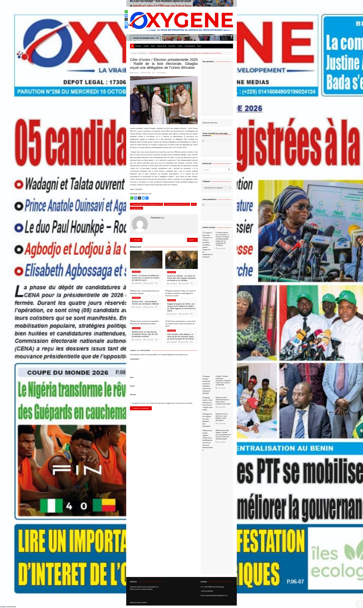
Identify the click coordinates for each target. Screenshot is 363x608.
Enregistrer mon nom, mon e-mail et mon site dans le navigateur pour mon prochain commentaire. (162, 403)
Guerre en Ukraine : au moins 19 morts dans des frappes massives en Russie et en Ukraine (181, 278)
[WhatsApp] (126, 12)
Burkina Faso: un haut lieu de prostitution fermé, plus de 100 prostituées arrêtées (145, 334)
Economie (172, 46)
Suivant (191, 240)
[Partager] (126, 27)
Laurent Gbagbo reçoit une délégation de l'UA (147, 204)
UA (194, 204)
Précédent (137, 240)
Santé (153, 46)
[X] (126, 19)
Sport (199, 46)
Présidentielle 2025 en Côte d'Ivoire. (177, 204)
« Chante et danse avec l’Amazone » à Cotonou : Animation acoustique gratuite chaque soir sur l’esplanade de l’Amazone (222, 239)
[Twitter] (126, 23)
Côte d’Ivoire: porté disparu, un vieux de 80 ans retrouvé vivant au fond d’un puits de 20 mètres (180, 336)
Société (146, 46)
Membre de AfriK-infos (209, 123)
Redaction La (136, 72)
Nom (132, 377)
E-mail (132, 386)
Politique (138, 46)
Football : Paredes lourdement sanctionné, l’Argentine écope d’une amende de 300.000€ (223, 380)
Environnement (190, 46)
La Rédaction (138, 283)
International (162, 72)
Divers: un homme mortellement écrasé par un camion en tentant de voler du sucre (145, 277)
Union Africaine (137, 208)
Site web (133, 394)
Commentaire (135, 359)
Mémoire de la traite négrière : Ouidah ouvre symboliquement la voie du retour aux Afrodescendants (223, 435)
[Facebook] (126, 15)
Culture (180, 46)
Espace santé (161, 46)
